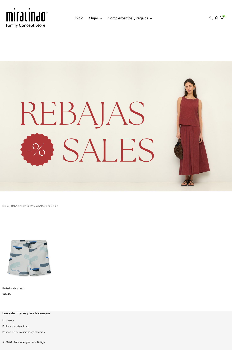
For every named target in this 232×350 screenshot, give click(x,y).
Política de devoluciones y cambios (23, 332)
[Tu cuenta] (216, 18)
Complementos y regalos (128, 18)
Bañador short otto (13, 288)
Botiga (41, 342)
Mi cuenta (8, 320)
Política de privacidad (15, 326)
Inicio (79, 18)
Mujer (93, 18)
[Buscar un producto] (211, 18)
